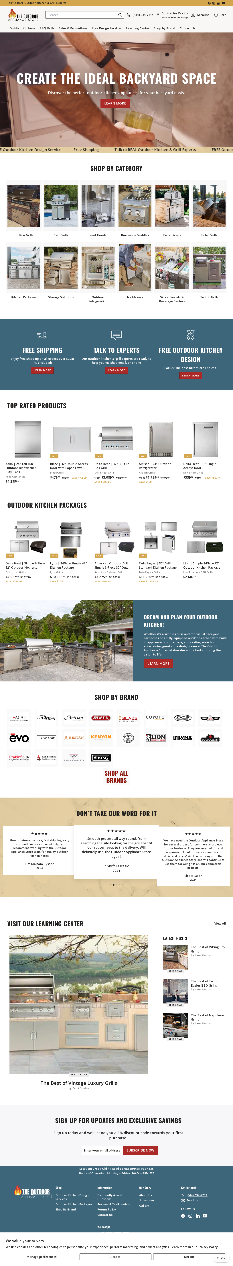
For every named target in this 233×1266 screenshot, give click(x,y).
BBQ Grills (47, 28)
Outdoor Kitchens (22, 28)
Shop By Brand (66, 1209)
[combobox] (85, 15)
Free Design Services (107, 28)
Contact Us (188, 28)
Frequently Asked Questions (109, 1197)
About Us (145, 1195)
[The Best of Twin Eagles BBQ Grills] (175, 991)
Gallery (144, 1205)
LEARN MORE (115, 103)
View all (220, 923)
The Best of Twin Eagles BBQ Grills (204, 983)
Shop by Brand (164, 28)
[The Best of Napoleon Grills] (175, 1025)
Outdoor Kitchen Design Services (72, 1197)
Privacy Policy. (208, 1247)
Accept (115, 1257)
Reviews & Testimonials (113, 1204)
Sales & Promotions (73, 28)
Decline (189, 1257)
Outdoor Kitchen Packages (74, 1204)
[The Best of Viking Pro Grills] (175, 957)
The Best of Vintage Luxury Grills (79, 1083)
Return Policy (106, 1209)
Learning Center (137, 28)
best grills (79, 1074)
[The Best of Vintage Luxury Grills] (78, 1004)
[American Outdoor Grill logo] (19, 718)
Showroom (146, 1200)
